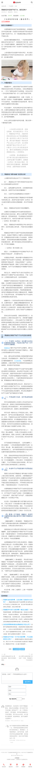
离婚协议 (7, 348)
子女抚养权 (17, 360)
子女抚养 (11, 6)
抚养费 (22, 649)
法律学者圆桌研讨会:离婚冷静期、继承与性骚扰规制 (8, 658)
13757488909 (5, 21)
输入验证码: (13, 699)
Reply (22, 720)
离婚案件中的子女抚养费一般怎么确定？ (16, 609)
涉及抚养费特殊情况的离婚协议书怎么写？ (17, 624)
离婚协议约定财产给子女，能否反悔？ (14, 10)
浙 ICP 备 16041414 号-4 (17, 755)
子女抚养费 (16, 649)
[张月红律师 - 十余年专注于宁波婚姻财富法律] (17, 2)
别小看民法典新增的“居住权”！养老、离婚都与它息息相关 (26, 658)
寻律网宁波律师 (11, 759)
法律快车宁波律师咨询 (21, 759)
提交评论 (28, 682)
